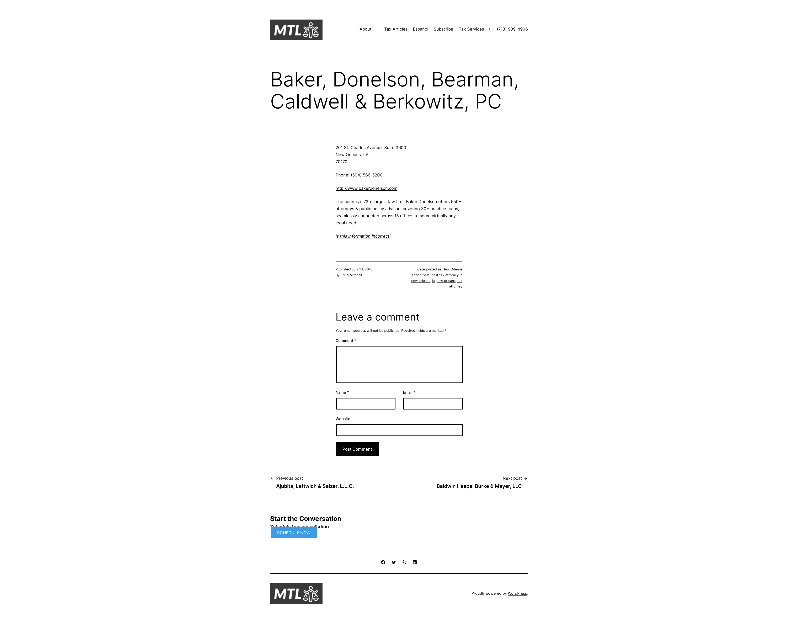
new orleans (446, 281)
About (365, 29)
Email (409, 392)
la (433, 281)
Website (343, 419)
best (426, 275)
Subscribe (443, 29)
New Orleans (452, 269)
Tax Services (471, 29)
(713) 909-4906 (512, 29)
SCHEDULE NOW (294, 532)
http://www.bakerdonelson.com (366, 188)
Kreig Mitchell (351, 275)
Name (342, 392)
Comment (346, 340)
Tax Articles (396, 29)
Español (420, 29)
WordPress (517, 593)
